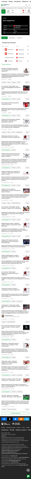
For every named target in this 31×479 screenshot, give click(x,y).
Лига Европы (20, 8)
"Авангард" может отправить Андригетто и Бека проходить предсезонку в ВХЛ (9, 363)
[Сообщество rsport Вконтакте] (15, 419)
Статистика (12, 37)
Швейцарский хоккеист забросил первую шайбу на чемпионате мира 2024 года (11, 225)
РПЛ (15, 8)
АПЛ (25, 8)
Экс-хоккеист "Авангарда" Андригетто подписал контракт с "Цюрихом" (10, 273)
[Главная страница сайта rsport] (8, 5)
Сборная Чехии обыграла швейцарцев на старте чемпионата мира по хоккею (10, 190)
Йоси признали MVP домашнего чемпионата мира (10, 103)
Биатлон (19, 427)
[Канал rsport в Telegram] (26, 419)
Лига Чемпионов (9, 8)
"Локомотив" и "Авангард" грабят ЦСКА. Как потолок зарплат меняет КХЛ (11, 306)
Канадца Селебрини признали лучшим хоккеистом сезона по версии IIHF (9, 70)
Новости (19, 37)
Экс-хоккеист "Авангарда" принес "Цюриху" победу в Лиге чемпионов (11, 207)
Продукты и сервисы (21, 430)
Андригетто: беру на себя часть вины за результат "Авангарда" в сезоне (11, 379)
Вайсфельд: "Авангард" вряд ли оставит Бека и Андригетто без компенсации (10, 345)
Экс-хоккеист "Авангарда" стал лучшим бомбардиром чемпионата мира (10, 87)
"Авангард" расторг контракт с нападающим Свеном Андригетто (10, 289)
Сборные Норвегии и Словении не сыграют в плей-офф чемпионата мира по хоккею (10, 173)
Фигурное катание (10, 427)
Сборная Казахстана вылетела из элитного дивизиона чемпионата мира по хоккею (10, 155)
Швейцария (10, 49)
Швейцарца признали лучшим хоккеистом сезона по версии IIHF (10, 136)
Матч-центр (3, 11)
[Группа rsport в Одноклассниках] (21, 419)
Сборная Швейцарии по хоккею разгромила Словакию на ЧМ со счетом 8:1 (10, 257)
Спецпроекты (4, 430)
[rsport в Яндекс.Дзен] (10, 419)
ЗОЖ (23, 427)
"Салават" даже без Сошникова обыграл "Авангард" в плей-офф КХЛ (11, 396)
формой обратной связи (15, 460)
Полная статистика (6, 64)
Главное (3, 8)
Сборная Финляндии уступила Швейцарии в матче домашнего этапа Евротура (10, 241)
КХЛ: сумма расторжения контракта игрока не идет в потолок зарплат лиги (11, 327)
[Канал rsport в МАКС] (4, 419)
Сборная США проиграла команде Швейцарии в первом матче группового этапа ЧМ (10, 121)
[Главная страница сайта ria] (1, 5)
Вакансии (3, 436)
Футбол (3, 427)
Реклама (12, 430)
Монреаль (10, 60)
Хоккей (4, 18)
